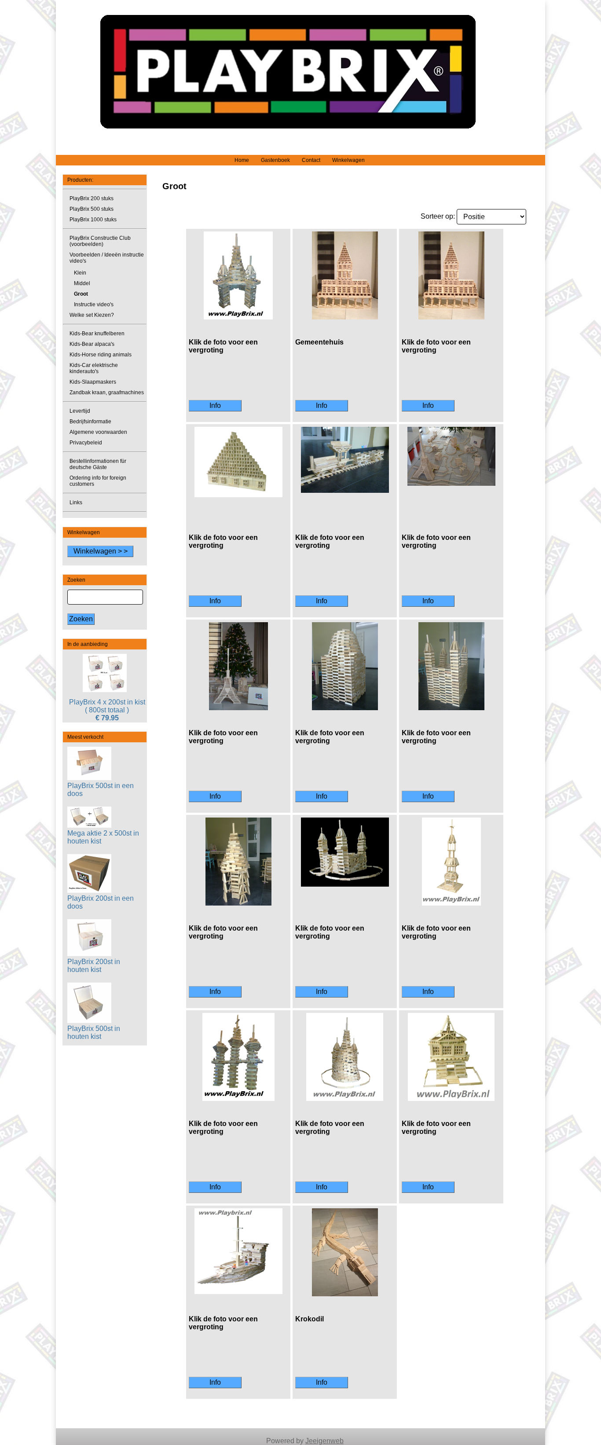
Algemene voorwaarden (98, 432)
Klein (80, 273)
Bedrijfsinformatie (90, 421)
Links (76, 502)
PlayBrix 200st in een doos (100, 902)
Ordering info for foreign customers (98, 481)
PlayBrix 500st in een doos (100, 789)
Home (242, 160)
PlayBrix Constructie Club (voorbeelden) (100, 241)
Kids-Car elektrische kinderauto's (94, 368)
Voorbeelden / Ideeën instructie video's (107, 258)
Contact (311, 160)
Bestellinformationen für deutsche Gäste (98, 464)
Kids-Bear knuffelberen (97, 333)
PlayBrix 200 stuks (92, 198)
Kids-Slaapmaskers (93, 382)
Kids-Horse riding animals (101, 355)
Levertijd (80, 411)
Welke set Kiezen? (92, 315)
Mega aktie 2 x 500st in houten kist (103, 837)
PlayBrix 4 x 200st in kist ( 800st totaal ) (107, 706)
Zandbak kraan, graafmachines (107, 392)
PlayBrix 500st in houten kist (93, 1032)
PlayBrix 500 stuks (92, 209)
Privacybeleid (86, 443)
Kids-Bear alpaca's (92, 344)
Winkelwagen (348, 160)
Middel (82, 283)
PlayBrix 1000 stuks (93, 219)
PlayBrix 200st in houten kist (93, 965)
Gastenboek (275, 160)
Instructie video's (94, 304)
